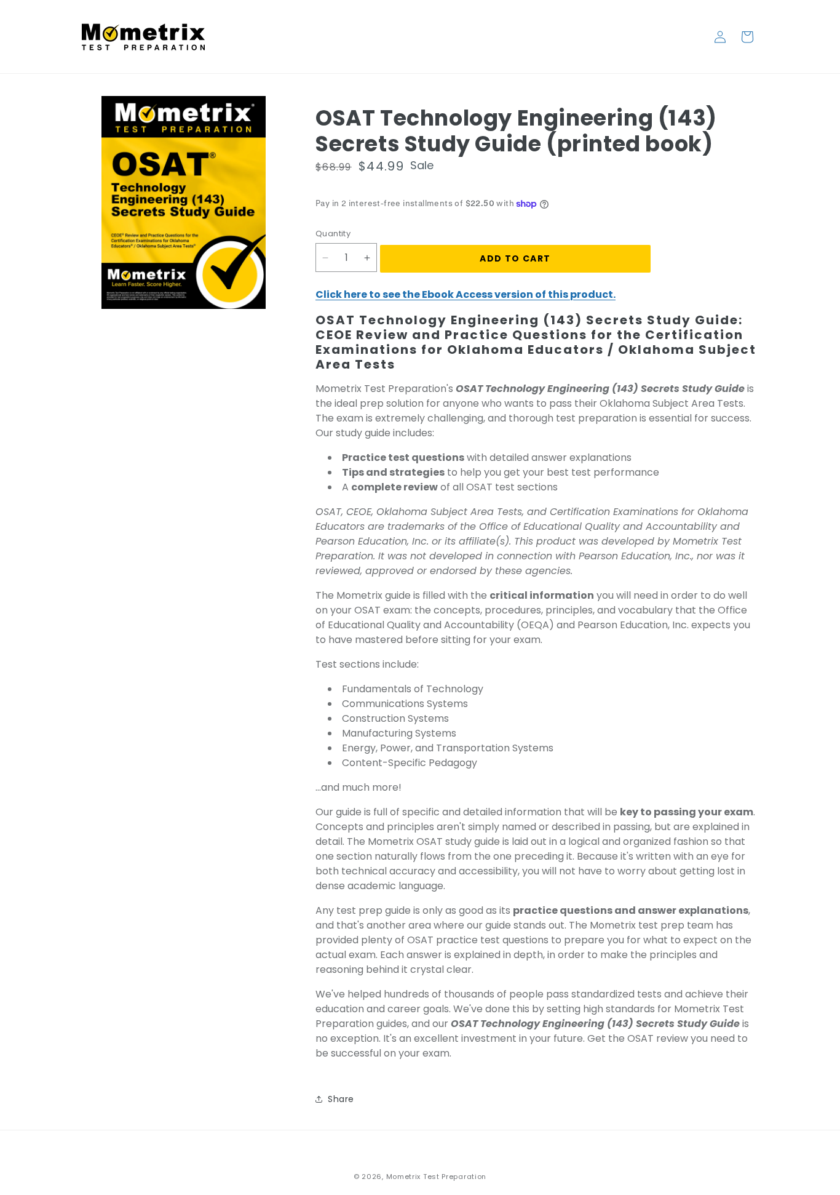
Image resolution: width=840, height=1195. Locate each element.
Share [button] (341, 1099)
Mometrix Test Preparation (436, 1176)
